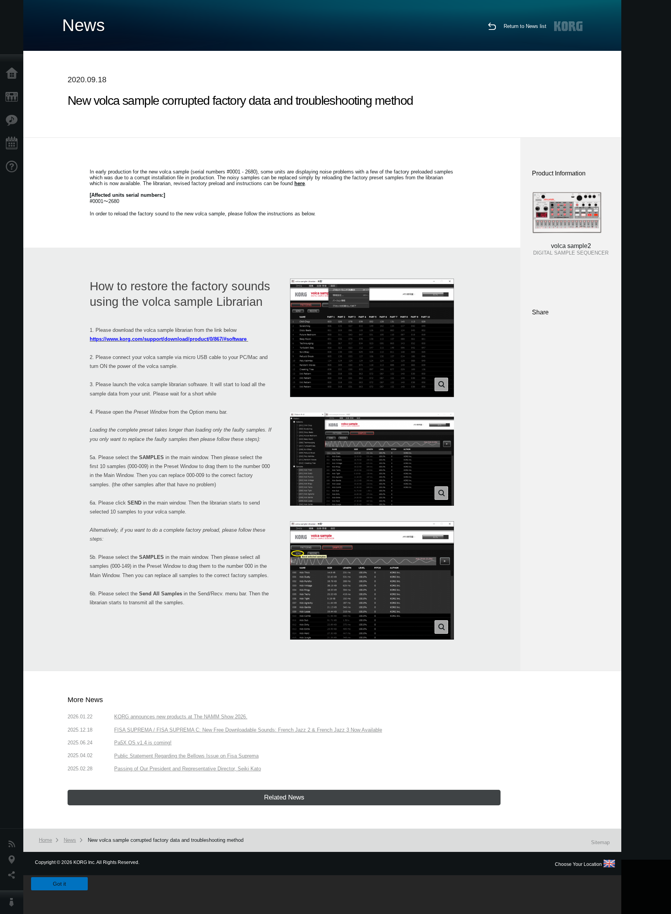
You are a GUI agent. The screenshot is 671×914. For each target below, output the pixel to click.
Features (13, 120)
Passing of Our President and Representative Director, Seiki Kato (187, 769)
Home (13, 73)
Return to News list (525, 26)
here (299, 183)
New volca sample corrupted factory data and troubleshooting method (165, 840)
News (13, 844)
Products (13, 97)
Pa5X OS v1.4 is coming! (143, 743)
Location (13, 859)
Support (13, 167)
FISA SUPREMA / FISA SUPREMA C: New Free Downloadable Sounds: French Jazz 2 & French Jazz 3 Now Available (248, 730)
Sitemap (600, 842)
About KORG (13, 902)
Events (13, 143)
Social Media (13, 875)
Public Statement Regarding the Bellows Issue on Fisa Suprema (186, 756)
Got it (59, 884)
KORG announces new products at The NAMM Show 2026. (180, 717)
